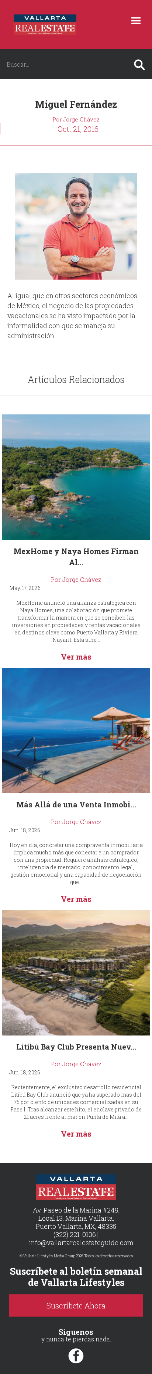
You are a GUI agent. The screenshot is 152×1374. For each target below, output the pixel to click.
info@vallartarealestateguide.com (81, 1242)
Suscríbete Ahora (76, 1305)
